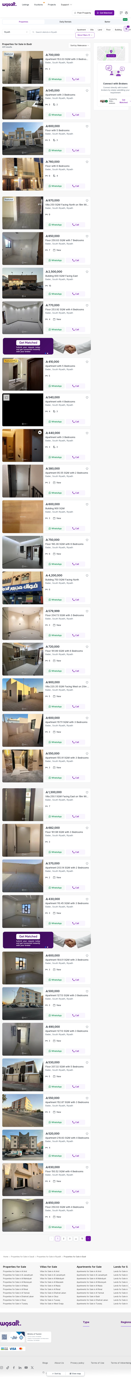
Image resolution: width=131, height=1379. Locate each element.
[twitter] (32, 1367)
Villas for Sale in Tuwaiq (50, 1300)
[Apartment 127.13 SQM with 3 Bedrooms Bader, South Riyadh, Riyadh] (22, 1019)
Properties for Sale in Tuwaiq (15, 1304)
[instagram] (1, 1367)
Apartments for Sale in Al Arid (89, 1271)
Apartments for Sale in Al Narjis (89, 1286)
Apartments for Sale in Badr (88, 1296)
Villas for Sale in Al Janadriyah (52, 1275)
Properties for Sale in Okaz (14, 1300)
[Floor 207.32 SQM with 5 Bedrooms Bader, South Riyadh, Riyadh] (22, 1090)
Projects (52, 4)
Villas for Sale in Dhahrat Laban (53, 1293)
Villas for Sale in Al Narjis (50, 1286)
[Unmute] (40, 432)
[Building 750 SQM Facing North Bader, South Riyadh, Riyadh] (22, 603)
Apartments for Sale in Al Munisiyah (91, 1282)
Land (100, 30)
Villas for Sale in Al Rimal (50, 1289)
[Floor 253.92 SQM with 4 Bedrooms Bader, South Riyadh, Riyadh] (22, 333)
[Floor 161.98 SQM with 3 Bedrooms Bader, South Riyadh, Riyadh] (22, 856)
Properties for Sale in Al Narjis (15, 1286)
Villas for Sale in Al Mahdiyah (52, 1278)
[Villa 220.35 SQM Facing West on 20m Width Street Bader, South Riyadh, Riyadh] (22, 710)
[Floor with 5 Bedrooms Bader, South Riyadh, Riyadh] (22, 154)
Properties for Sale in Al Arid (15, 1271)
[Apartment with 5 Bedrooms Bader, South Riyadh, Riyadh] (22, 390)
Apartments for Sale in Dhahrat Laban (92, 1300)
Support (65, 4)
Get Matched (124, 101)
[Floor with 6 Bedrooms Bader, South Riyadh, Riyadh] (22, 190)
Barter (116, 21)
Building (118, 30)
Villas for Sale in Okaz (49, 1296)
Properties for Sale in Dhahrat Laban (18, 1296)
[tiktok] (7, 1367)
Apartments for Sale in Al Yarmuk (90, 1293)
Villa (92, 30)
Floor (108, 30)
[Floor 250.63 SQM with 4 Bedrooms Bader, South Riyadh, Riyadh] (22, 1231)
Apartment (81, 30)
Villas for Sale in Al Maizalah (51, 1282)
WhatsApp (57, 79)
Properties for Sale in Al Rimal (15, 1289)
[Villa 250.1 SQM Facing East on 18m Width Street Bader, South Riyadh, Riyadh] (22, 820)
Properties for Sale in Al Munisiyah (17, 1282)
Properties (23, 22)
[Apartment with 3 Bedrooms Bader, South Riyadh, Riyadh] (22, 118)
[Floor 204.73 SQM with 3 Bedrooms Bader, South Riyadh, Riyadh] (22, 639)
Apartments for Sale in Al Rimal (89, 1289)
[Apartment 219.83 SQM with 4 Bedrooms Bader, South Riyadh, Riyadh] (22, 1159)
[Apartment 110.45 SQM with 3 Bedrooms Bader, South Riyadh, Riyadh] (22, 927)
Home (5, 1256)
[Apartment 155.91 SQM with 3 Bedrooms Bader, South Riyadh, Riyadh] (22, 781)
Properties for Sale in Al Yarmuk (16, 1293)
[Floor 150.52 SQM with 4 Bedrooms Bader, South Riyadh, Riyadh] (22, 1195)
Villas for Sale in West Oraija (51, 1304)
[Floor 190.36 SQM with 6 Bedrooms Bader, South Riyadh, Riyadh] (22, 568)
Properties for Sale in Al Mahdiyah (17, 1278)
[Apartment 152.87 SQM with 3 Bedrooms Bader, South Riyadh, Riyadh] (22, 1126)
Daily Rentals (65, 22)
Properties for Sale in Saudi (22, 1256)
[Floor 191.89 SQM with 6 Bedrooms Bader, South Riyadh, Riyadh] (22, 674)
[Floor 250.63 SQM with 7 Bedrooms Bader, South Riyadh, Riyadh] (22, 264)
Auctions (38, 4)
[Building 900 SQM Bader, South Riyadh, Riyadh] (22, 532)
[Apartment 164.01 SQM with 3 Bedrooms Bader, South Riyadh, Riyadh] (22, 983)
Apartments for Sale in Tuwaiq (89, 1304)
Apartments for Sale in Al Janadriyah (92, 1275)
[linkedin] (19, 1367)
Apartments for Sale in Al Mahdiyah (91, 1278)
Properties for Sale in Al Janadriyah (18, 1275)
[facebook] (13, 1367)
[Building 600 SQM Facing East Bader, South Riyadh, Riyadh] (22, 297)
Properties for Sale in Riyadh (49, 1256)
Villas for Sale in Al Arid (49, 1271)
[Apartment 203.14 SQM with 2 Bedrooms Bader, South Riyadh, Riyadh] (22, 891)
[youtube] (26, 1367)
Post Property (84, 13)
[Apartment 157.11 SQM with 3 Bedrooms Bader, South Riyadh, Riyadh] (22, 746)
